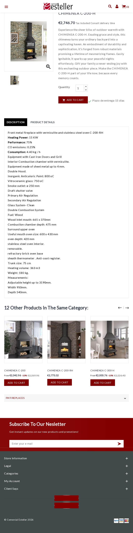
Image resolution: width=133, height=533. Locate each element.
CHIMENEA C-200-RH (60, 370)
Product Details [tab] (42, 122)
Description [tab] (16, 122)
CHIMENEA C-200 (14, 370)
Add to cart (73, 99)
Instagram (66, 505)
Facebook (66, 498)
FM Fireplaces (15, 397)
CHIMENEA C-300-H (102, 370)
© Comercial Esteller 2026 (19, 519)
